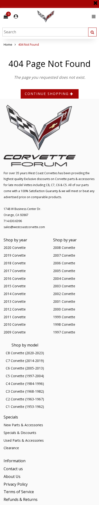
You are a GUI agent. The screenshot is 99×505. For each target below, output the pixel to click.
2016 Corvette (15, 278)
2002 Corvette (64, 293)
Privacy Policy (16, 484)
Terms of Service (19, 491)
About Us (12, 476)
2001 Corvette (64, 301)
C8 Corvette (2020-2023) (25, 353)
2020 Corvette (15, 247)
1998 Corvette (64, 324)
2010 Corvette (15, 324)
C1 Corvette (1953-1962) (25, 406)
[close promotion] (95, 1)
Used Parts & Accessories (24, 440)
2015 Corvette (15, 286)
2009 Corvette (15, 332)
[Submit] (92, 32)
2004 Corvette (64, 278)
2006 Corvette (64, 263)
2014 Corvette (15, 293)
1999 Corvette (64, 317)
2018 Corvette (15, 263)
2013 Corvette (15, 301)
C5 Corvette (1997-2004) (25, 376)
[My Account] (16, 17)
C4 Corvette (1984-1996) (25, 383)
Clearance (11, 448)
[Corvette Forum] (63, 16)
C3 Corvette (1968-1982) (25, 391)
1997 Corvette (64, 332)
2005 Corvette (64, 270)
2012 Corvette (15, 309)
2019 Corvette (15, 255)
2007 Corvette (64, 255)
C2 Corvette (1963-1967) (25, 399)
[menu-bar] (92, 17)
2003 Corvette (64, 286)
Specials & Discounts (20, 432)
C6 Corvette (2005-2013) (25, 368)
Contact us (13, 468)
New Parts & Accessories (23, 425)
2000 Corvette (64, 309)
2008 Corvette (64, 247)
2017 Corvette (15, 270)
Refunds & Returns (20, 499)
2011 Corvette (15, 317)
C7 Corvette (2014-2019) (25, 360)
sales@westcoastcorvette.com (24, 227)
